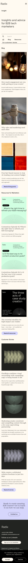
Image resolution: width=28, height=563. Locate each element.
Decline (20, 559)
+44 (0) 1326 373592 (7, 532)
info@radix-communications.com (10, 534)
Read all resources (10, 333)
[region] (14, 556)
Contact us (14, 514)
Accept (7, 559)
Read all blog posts (10, 186)
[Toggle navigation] (26, 4)
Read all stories (9, 490)
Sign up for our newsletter (11, 542)
